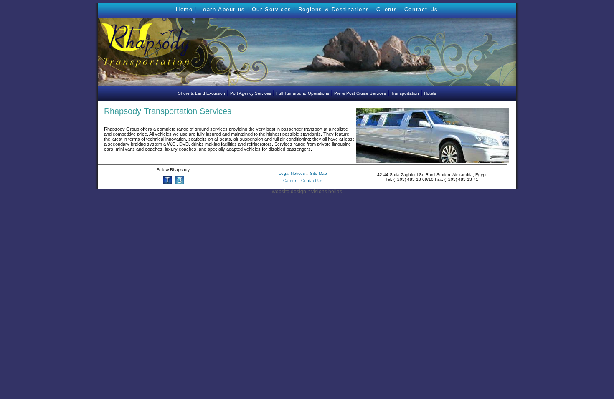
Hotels (430, 93)
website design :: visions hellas (307, 191)
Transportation (405, 93)
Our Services (272, 9)
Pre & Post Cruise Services (360, 93)
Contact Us (421, 9)
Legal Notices (292, 173)
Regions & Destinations (334, 9)
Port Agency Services (250, 93)
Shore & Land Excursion (201, 93)
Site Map (318, 173)
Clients (387, 9)
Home (184, 9)
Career (290, 180)
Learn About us (222, 9)
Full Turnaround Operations (302, 93)
